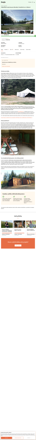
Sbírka (2, 49)
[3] (16, 32)
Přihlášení (30, 2)
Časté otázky (22, 49)
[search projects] (32, 2)
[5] (28, 32)
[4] (22, 32)
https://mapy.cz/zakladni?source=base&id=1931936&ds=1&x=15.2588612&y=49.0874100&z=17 (16, 117)
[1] (4, 32)
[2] (10, 32)
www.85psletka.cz (21, 111)
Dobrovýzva (17, 49)
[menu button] (34, 2)
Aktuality (6, 49)
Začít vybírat (18, 245)
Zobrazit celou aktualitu (6, 66)
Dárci (11, 49)
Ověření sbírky (28, 49)
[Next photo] (32, 20)
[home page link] (3, 2)
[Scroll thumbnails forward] (32, 32)
